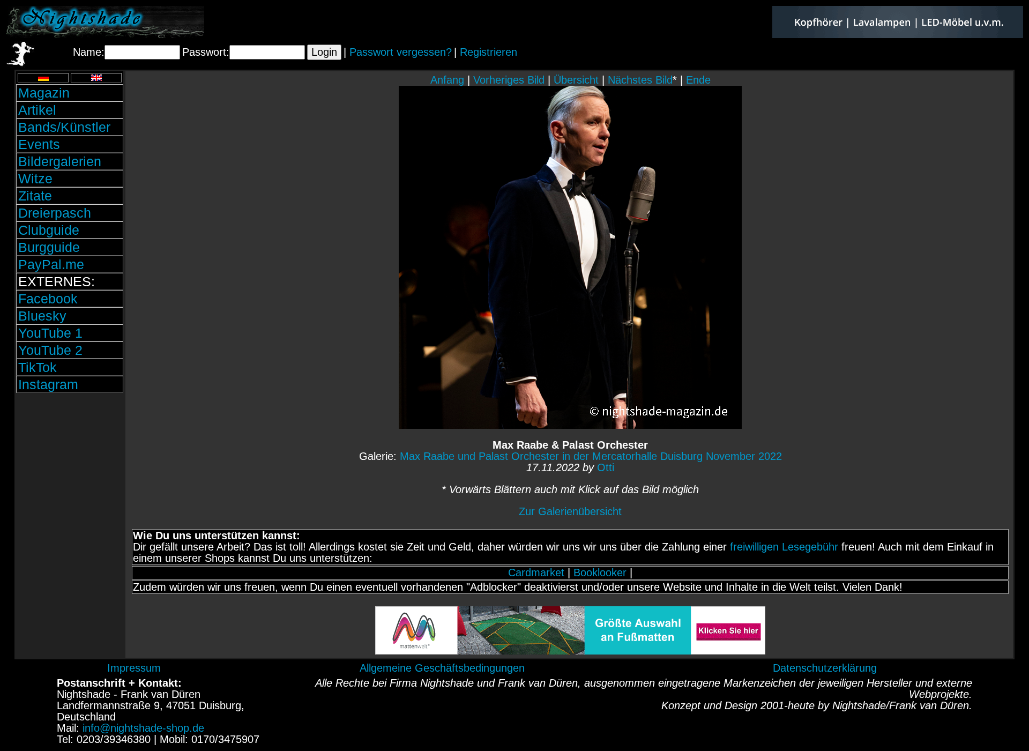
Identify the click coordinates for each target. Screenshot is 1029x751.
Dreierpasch (54, 212)
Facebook (48, 298)
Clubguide (48, 229)
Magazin (44, 92)
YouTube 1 (50, 332)
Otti (605, 467)
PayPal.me (51, 264)
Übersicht (576, 80)
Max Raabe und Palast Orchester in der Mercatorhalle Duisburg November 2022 (591, 456)
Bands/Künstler (64, 127)
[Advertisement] (70, 468)
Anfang (447, 80)
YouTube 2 (50, 350)
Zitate (35, 195)
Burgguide (49, 247)
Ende (698, 80)
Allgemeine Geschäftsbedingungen (442, 668)
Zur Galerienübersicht (570, 511)
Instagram (48, 384)
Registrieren (488, 52)
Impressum (134, 668)
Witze (35, 178)
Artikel (37, 109)
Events (39, 144)
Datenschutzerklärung (825, 668)
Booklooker (600, 572)
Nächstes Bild (640, 80)
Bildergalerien (59, 161)
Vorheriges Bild (509, 80)
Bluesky (42, 315)
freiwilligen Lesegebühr (784, 547)
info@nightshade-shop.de (143, 728)
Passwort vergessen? (400, 52)
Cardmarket (536, 572)
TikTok (37, 367)
